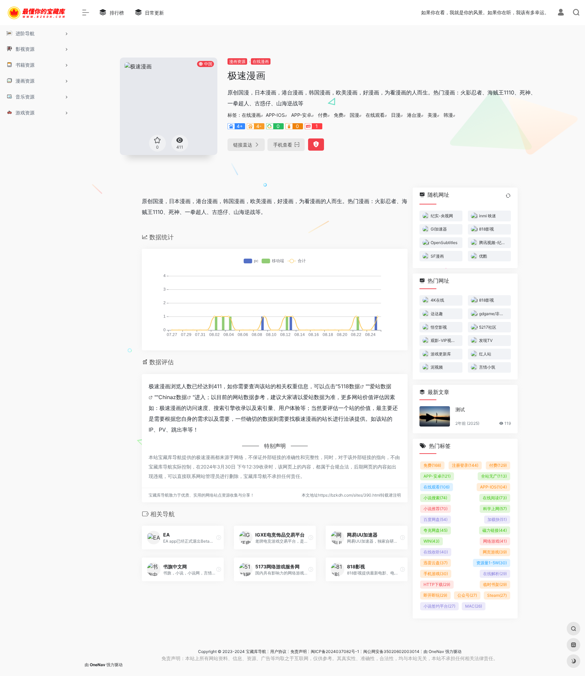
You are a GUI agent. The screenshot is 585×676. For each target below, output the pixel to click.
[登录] (560, 13)
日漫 (395, 115)
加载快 (497, 519)
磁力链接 (494, 530)
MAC (473, 606)
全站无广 (494, 476)
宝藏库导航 (256, 651)
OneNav (436, 651)
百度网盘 (436, 519)
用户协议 (278, 651)
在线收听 (436, 551)
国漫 (354, 115)
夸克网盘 (436, 530)
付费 (322, 115)
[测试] (434, 416)
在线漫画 (261, 61)
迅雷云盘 (436, 562)
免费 (338, 115)
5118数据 (349, 386)
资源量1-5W (491, 562)
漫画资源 (237, 61)
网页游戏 (495, 551)
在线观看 (375, 115)
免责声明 (298, 651)
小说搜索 (435, 497)
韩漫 (448, 115)
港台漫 (414, 115)
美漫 (432, 115)
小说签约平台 (439, 606)
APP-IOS (275, 115)
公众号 (467, 595)
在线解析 (495, 573)
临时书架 (495, 584)
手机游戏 (436, 573)
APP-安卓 (301, 115)
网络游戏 (495, 541)
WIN (431, 541)
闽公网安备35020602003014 (391, 651)
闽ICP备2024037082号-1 (335, 651)
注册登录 (465, 465)
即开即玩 (435, 595)
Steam (497, 595)
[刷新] (508, 195)
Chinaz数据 (172, 397)
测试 (460, 409)
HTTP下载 (437, 584)
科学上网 (495, 508)
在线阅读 (495, 497)
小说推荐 (436, 508)
